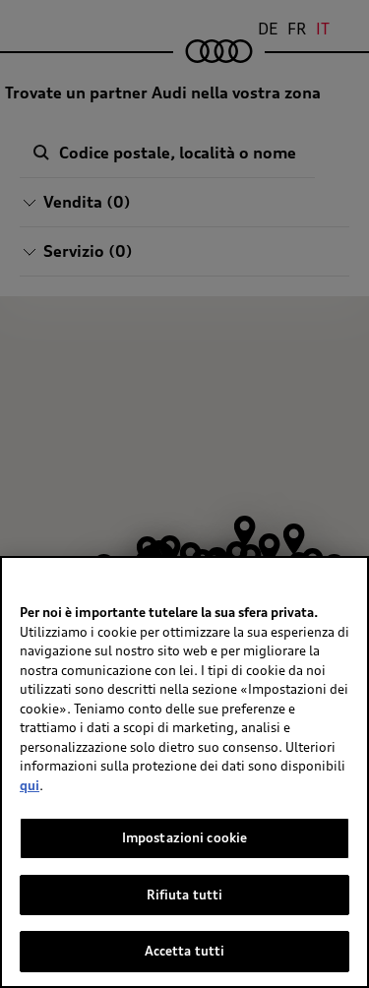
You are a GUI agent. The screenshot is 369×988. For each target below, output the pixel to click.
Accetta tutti (185, 950)
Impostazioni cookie (184, 837)
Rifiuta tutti (185, 894)
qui (29, 785)
